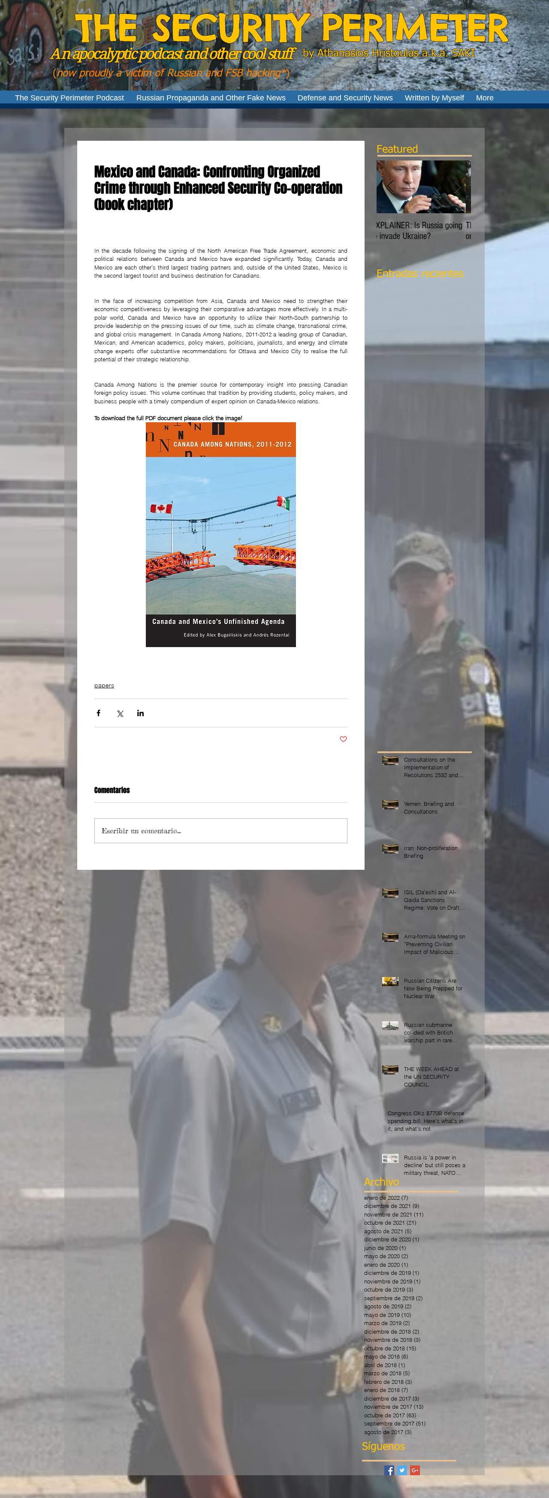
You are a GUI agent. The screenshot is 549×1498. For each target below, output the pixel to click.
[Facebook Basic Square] (389, 1470)
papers (104, 685)
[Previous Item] (390, 187)
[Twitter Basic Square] (402, 1470)
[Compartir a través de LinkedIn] (140, 713)
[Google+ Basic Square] (415, 1470)
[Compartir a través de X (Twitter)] (119, 713)
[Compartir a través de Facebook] (98, 713)
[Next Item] (457, 187)
